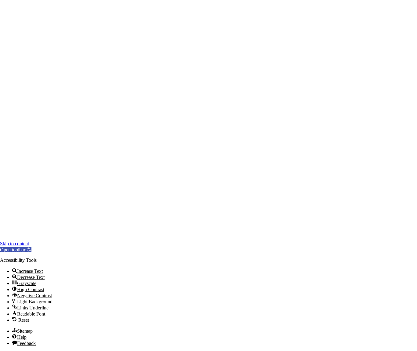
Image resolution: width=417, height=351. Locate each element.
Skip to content (14, 243)
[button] (15, 249)
